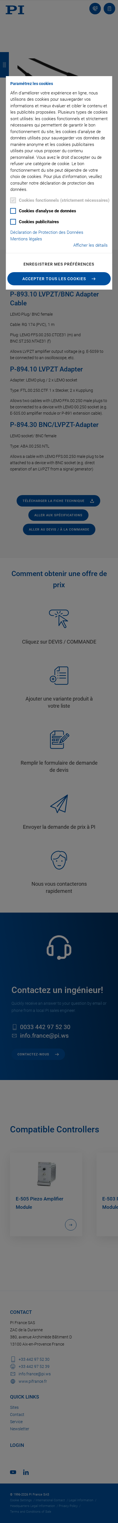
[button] (59, 278)
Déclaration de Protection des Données (46, 232)
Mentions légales (26, 239)
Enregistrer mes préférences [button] (58, 264)
